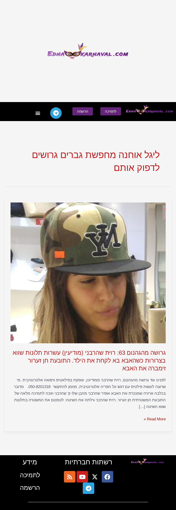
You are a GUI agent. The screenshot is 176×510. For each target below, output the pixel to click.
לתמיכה (30, 475)
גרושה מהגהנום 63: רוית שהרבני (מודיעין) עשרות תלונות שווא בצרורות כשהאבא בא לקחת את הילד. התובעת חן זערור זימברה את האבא (89, 360)
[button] (37, 113)
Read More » (155, 418)
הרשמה (30, 487)
